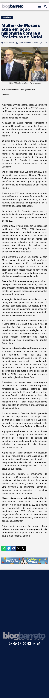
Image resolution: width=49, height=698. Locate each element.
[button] (39, 6)
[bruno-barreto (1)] (24, 563)
